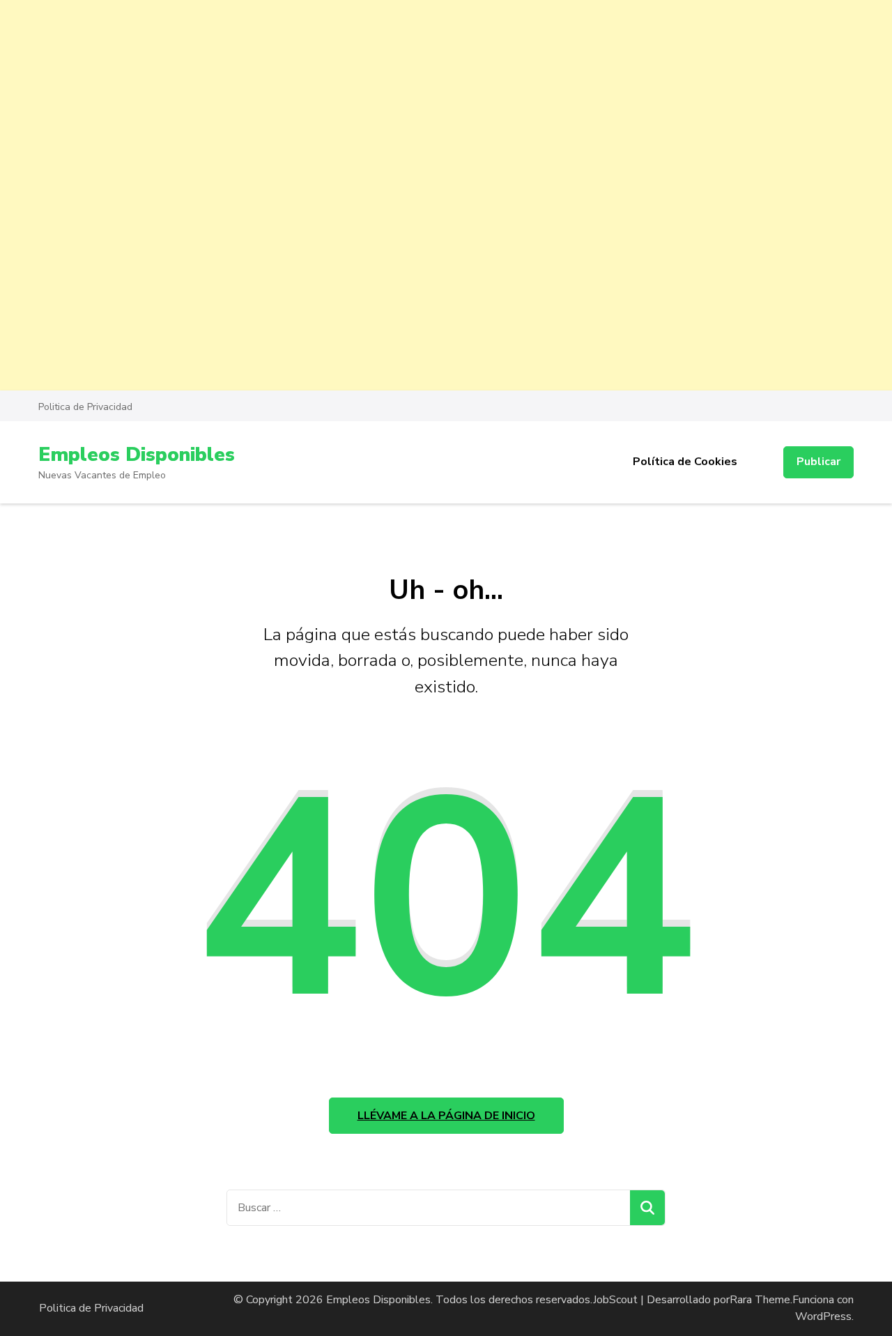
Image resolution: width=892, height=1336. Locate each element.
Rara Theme (760, 1299)
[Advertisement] (418, 97)
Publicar (818, 461)
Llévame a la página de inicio (446, 1115)
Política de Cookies (685, 461)
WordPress (823, 1316)
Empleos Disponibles (136, 454)
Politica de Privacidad (85, 406)
